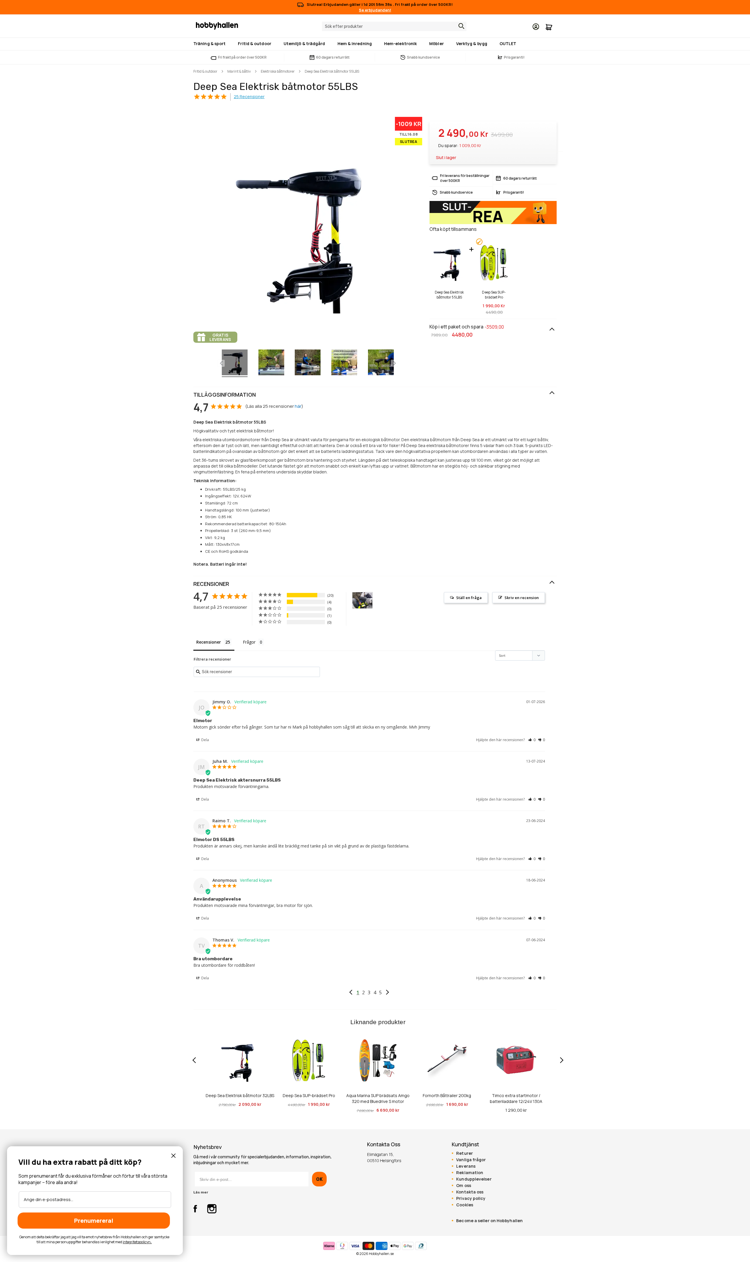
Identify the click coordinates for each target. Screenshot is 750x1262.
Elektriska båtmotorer (278, 71)
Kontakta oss (469, 1192)
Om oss (463, 1185)
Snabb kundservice (423, 57)
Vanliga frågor (471, 1160)
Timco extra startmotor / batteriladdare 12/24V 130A (516, 1098)
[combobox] (394, 26)
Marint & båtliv (239, 71)
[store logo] (217, 25)
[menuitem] (210, 43)
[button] (532, 739)
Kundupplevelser (473, 1179)
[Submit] (460, 26)
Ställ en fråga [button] (469, 597)
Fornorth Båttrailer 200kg (447, 1095)
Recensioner (211, 583)
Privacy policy (470, 1198)
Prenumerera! (93, 1221)
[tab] (375, 395)
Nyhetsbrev (207, 1147)
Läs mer (200, 1192)
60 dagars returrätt (333, 57)
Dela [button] (204, 739)
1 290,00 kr (516, 1110)
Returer (464, 1153)
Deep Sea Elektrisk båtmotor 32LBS (240, 1095)
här (298, 406)
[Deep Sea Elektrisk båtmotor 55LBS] (235, 363)
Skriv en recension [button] (521, 597)
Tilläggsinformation (224, 394)
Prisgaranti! (511, 57)
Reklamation (469, 1173)
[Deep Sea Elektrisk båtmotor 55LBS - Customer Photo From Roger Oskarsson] (362, 600)
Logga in (536, 26)
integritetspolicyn (137, 1241)
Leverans (465, 1166)
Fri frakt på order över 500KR (242, 57)
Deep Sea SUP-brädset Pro (494, 295)
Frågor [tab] (249, 642)
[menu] (375, 44)
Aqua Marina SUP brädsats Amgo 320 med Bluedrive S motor (378, 1098)
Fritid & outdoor (205, 71)
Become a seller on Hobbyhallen (489, 1221)
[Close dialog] (173, 1155)
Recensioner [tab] (208, 642)
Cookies (464, 1205)
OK (319, 1179)
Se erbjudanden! (375, 10)
